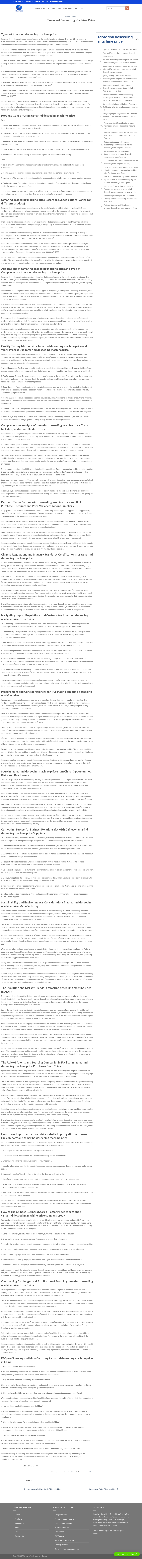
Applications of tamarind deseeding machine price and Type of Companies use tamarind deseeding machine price (120, 69)
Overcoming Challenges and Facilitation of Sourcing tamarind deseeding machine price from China (120, 198)
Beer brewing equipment (64, 1523)
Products (45, 8)
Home (37, 8)
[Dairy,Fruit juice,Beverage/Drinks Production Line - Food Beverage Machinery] (22, 8)
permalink (88, 1472)
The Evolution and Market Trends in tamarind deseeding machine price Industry (121, 162)
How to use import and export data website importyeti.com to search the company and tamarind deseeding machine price (120, 180)
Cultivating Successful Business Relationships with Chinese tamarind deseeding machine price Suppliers (118, 145)
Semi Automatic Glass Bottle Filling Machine (43, 1489)
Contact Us (78, 8)
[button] (137, 39)
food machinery (71, 17)
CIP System (59, 1536)
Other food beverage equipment (67, 1549)
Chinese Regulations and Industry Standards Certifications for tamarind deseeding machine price (120, 107)
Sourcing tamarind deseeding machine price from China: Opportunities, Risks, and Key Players (120, 135)
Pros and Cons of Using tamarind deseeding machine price (120, 54)
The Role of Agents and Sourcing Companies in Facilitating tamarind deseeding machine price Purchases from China (121, 170)
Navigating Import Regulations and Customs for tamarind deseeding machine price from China (120, 116)
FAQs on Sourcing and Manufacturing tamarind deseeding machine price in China (120, 206)
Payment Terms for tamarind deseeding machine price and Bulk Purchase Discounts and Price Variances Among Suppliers (119, 97)
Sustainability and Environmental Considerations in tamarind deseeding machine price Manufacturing (118, 154)
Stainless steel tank (62, 1527)
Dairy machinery (61, 1514)
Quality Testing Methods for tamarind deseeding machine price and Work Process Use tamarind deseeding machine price (120, 79)
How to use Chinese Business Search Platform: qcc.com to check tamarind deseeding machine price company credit (119, 189)
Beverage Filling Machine (64, 1540)
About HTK (56, 8)
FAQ (70, 8)
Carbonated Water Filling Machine (102, 1489)
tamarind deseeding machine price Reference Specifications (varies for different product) (120, 61)
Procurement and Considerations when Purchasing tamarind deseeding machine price (119, 126)
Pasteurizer (59, 1532)
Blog (65, 8)
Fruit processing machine (64, 1519)
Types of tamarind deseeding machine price (120, 49)
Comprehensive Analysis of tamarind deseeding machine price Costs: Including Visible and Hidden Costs (119, 88)
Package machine (61, 1545)
